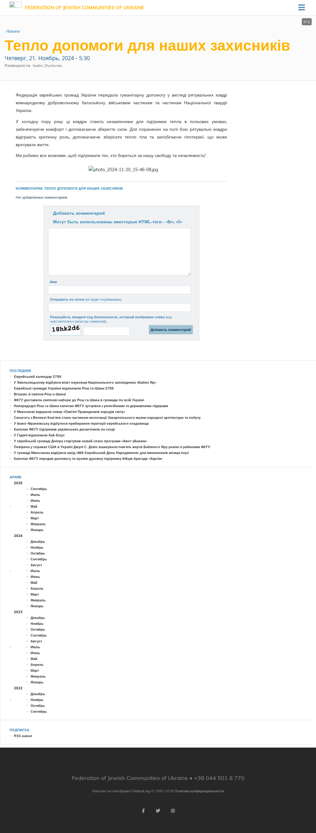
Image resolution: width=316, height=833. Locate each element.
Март (35, 518)
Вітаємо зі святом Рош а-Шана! (40, 394)
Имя (53, 282)
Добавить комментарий (79, 213)
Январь (37, 530)
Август (36, 565)
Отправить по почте (86, 299)
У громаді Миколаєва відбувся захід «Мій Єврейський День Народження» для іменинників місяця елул (101, 453)
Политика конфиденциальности (199, 791)
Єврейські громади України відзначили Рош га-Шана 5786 (64, 388)
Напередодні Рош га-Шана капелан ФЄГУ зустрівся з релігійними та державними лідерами (91, 406)
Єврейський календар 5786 (37, 376)
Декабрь (38, 541)
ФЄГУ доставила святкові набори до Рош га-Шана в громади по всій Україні (79, 400)
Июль (35, 495)
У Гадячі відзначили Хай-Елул (39, 435)
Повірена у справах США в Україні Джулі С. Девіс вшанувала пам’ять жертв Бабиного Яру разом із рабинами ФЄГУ (112, 447)
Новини (13, 31)
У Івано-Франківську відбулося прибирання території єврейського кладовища (81, 423)
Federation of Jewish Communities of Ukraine (84, 7)
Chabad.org (140, 791)
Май (34, 506)
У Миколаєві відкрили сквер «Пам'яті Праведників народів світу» (69, 412)
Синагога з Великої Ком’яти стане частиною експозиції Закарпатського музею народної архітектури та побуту (107, 417)
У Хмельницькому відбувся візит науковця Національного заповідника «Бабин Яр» (85, 382)
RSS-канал (23, 736)
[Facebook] (143, 811)
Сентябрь (39, 489)
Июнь (35, 500)
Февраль (38, 524)
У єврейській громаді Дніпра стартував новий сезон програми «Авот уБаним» (80, 441)
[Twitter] (158, 811)
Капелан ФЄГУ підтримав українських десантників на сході (64, 429)
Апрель (37, 512)
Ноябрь (37, 547)
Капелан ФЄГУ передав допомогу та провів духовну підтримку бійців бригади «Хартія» (88, 458)
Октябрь (38, 553)
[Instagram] (173, 811)
